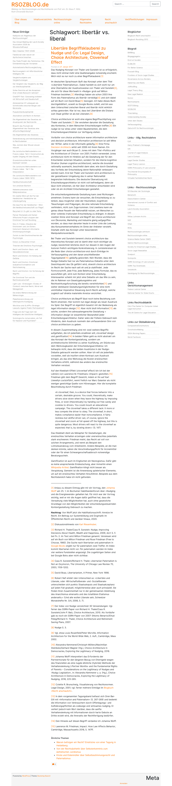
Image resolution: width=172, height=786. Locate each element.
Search (155, 4)
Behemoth (132, 195)
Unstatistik (132, 270)
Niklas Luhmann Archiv (137, 216)
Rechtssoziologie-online (63, 21)
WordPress (26, 776)
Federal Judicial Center (137, 289)
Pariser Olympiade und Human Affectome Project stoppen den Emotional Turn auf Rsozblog (25, 217)
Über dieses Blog (21, 21)
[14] (70, 336)
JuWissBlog (132, 87)
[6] (91, 113)
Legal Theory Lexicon (136, 164)
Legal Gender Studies (136, 160)
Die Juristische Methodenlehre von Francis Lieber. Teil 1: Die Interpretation (27, 169)
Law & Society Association (138, 209)
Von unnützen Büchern (22, 186)
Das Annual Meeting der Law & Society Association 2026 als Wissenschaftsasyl (28, 44)
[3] (72, 94)
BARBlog (131, 53)
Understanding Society (137, 117)
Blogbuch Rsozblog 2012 (138, 39)
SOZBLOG (132, 109)
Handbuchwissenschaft (22, 182)
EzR (129, 141)
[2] (115, 88)
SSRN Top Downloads (136, 266)
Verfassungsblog (134, 124)
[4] (98, 97)
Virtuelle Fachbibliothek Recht (140, 178)
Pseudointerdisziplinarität (23, 112)
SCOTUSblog (133, 106)
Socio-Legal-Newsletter (137, 251)
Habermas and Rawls (136, 83)
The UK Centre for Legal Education (142, 313)
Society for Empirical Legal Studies (142, 247)
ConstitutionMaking (135, 330)
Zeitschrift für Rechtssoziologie (140, 128)
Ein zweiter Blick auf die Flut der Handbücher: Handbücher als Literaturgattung (26, 198)
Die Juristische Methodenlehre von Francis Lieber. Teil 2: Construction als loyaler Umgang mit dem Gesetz (28, 153)
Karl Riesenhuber (87, 524)
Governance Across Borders (139, 79)
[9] (96, 144)
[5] (81, 101)
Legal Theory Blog (135, 90)
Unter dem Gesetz (135, 121)
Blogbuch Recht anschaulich (139, 36)
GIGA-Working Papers (136, 333)
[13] (111, 308)
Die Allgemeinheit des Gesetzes (25, 135)
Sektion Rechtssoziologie (138, 243)
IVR (129, 149)
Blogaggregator (134, 56)
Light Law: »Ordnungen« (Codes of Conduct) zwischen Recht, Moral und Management (28, 286)
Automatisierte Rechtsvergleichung (27, 67)
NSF (129, 220)
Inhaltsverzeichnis (43, 19)
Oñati (130, 224)
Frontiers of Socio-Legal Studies (141, 75)
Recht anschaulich (111, 21)
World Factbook (134, 337)
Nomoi (130, 98)
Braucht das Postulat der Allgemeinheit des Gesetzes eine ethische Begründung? (26, 128)
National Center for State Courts (141, 293)
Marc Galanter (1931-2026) (24, 51)
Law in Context (134, 157)
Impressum (151, 19)
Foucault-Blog (133, 72)
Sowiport (131, 254)
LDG (129, 213)
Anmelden (123, 783)
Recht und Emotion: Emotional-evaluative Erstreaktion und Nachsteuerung (25, 264)
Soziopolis (132, 258)
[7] (73, 122)
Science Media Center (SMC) (139, 239)
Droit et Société (134, 60)
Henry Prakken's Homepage (139, 145)
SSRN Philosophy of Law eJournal (141, 168)
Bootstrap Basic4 (43, 776)
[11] (105, 283)
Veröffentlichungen (134, 19)
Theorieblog (132, 113)
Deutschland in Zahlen (137, 199)
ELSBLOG (131, 64)
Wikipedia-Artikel (60, 467)
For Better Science (135, 68)
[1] (102, 76)
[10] (67, 257)
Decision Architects (61, 147)
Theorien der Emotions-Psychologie (27, 246)
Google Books (58, 545)
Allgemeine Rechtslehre (86, 21)
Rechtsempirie (133, 102)
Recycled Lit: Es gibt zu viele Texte (27, 211)
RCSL (130, 228)
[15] (111, 374)
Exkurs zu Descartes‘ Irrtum (24, 242)
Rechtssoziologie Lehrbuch (139, 232)
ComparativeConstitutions (138, 326)
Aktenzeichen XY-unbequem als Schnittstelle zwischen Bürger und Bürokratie (26, 105)
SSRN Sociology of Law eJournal (141, 262)
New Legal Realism (135, 94)
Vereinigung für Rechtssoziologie (141, 273)
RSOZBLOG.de (30, 4)
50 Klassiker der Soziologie (139, 191)
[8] (110, 125)
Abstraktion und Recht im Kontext (26, 116)
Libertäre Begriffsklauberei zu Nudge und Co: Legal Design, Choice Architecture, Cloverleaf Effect (79, 55)
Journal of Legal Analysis (138, 153)
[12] (78, 308)
